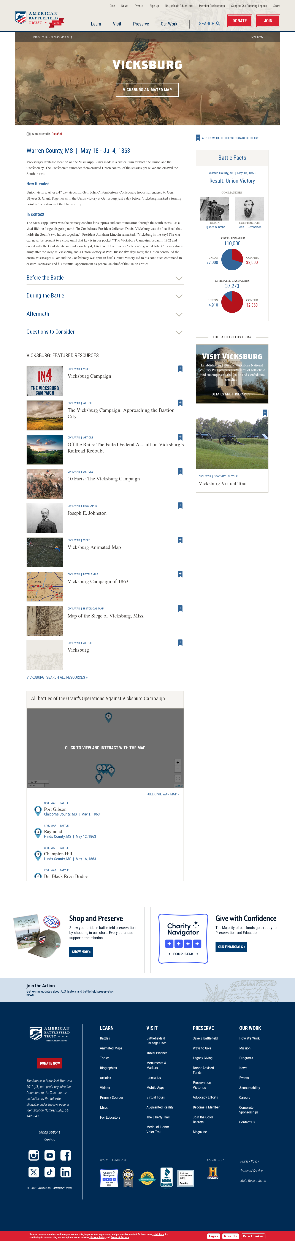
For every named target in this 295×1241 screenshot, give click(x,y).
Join (268, 20)
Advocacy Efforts (205, 1097)
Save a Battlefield (205, 1038)
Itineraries (153, 1077)
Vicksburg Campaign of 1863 (98, 581)
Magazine (200, 1132)
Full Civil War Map (161, 794)
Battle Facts (232, 157)
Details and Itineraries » (232, 394)
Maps (104, 1107)
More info (230, 1236)
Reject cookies (253, 1236)
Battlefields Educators (179, 6)
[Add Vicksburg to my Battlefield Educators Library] (180, 643)
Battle (64, 803)
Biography (90, 505)
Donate (240, 20)
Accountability (249, 1088)
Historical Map (93, 608)
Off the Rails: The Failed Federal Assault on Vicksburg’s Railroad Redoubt (126, 447)
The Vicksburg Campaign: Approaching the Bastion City (121, 413)
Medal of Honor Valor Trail (160, 1129)
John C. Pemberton (250, 227)
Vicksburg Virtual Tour (223, 483)
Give (112, 6)
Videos (105, 1088)
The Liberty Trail (161, 1117)
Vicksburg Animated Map (147, 89)
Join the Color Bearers (203, 1119)
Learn (96, 24)
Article (88, 403)
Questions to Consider (51, 332)
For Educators (110, 1117)
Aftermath (38, 314)
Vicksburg (78, 649)
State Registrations (253, 1181)
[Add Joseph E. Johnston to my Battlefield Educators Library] (180, 505)
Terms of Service (251, 1171)
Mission (245, 1048)
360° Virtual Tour (226, 476)
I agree (213, 1236)
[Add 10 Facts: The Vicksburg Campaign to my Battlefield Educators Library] (180, 471)
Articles (105, 1078)
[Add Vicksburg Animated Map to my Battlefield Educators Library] (180, 540)
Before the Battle (45, 278)
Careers (244, 1097)
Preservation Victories (202, 1084)
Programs (246, 1058)
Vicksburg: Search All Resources (56, 677)
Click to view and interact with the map (105, 747)
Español (57, 134)
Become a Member (206, 1107)
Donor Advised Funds (203, 1070)
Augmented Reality (159, 1107)
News (124, 6)
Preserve (141, 24)
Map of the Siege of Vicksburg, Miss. (106, 615)
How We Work (249, 1038)
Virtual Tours (155, 1097)
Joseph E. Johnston (87, 512)
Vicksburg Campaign (89, 375)
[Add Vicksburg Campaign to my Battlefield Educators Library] (180, 369)
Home (45, 18)
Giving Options (49, 1132)
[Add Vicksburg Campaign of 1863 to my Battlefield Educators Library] (180, 574)
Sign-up (154, 6)
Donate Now (50, 1063)
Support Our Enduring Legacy (249, 6)
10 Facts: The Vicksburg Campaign (104, 478)
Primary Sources (112, 1097)
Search (207, 23)
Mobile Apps (155, 1087)
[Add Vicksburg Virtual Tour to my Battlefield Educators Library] (265, 412)
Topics (104, 1058)
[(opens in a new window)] (34, 1155)
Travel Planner (156, 1053)
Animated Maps (111, 1048)
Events (139, 6)
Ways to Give (202, 1048)
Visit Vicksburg (232, 356)
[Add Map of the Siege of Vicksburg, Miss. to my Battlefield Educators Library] (180, 608)
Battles (105, 1038)
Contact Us (247, 1122)
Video (86, 369)
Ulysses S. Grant (215, 227)
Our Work (169, 24)
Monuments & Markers (156, 1065)
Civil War (54, 36)
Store (276, 6)
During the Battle (45, 296)
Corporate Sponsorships (249, 1109)
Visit (117, 24)
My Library (257, 36)
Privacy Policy (249, 1161)
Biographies (108, 1068)
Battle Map (90, 574)
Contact (49, 1140)
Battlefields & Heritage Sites (156, 1040)
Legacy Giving (207, 1057)
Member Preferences (212, 6)
